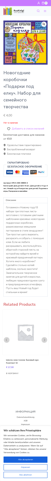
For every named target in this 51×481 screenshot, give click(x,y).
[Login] (38, 3)
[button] (43, 24)
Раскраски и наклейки (17, 191)
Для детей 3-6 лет (21, 186)
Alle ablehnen (25, 475)
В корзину (12, 373)
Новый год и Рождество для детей (22, 188)
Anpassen (25, 467)
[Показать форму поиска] (38, 11)
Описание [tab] (11, 200)
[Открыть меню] (45, 11)
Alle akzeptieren (25, 459)
